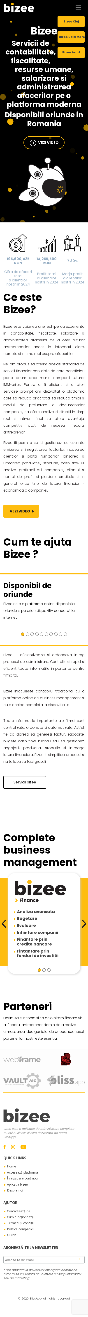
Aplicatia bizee (17, 1184)
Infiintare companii (37, 932)
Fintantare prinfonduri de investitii (37, 953)
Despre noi (15, 1190)
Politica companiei (20, 1229)
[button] (22, 634)
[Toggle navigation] (78, 7)
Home (11, 1166)
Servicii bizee (25, 782)
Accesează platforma (22, 1172)
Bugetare (27, 918)
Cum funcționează (20, 1217)
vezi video (47, 142)
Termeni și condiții (20, 1223)
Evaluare (26, 925)
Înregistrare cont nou (22, 1178)
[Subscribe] (80, 1259)
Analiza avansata (36, 911)
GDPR (11, 1235)
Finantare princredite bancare (34, 941)
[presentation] (4, 924)
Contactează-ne (18, 1211)
